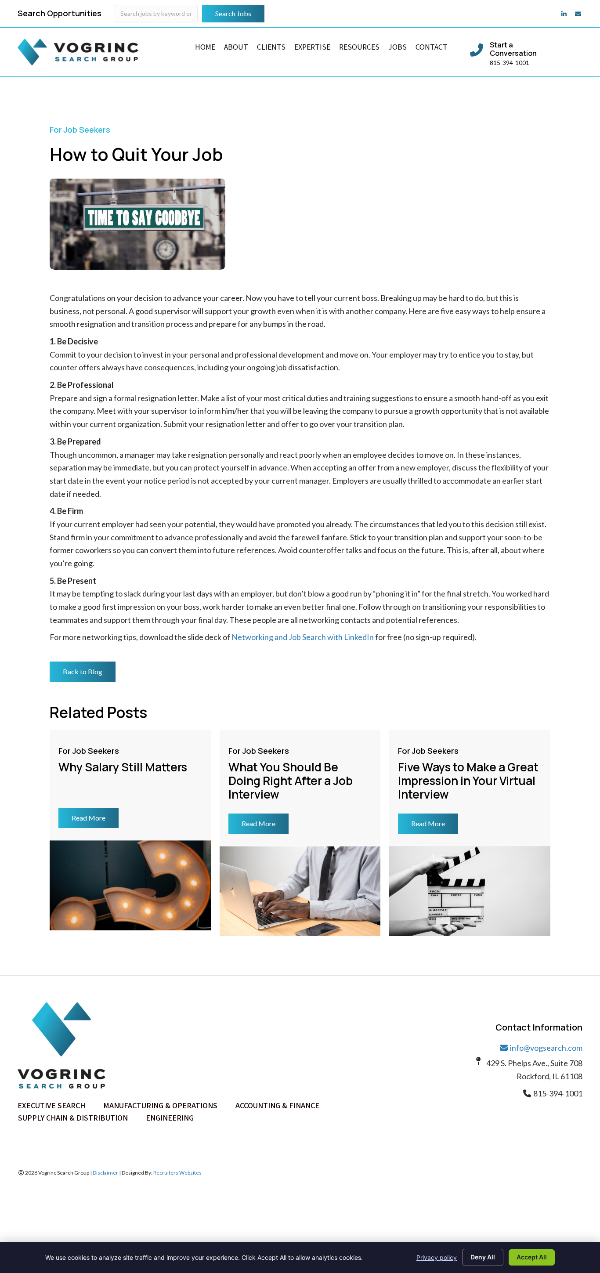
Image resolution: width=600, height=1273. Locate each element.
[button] (83, 672)
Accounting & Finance (277, 1105)
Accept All (532, 1257)
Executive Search (51, 1105)
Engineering (170, 1118)
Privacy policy (436, 1257)
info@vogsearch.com (545, 1047)
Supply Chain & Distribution (73, 1118)
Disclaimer (105, 1172)
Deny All (482, 1257)
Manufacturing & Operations (160, 1105)
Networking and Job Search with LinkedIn (302, 637)
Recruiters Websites (177, 1172)
